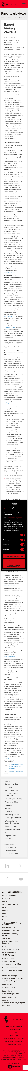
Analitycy (8, 811)
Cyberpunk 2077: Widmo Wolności (11, 924)
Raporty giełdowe (11, 790)
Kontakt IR (9, 839)
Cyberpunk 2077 (8, 928)
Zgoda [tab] (5, 508)
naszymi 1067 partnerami (15, 517)
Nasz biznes (6, 898)
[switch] (22, 540)
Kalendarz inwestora (12, 829)
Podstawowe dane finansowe (12, 795)
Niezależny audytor (12, 815)
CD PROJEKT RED (9, 4)
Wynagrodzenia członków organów (12, 822)
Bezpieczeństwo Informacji (14, 1038)
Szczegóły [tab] (12, 508)
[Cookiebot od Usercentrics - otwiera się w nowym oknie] (10, 504)
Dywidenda (9, 805)
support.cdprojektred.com (12, 970)
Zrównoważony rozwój (10, 904)
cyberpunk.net (10, 850)
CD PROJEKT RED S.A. (10, 950)
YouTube (21, 879)
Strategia (8, 787)
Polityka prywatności (14, 1027)
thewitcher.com (10, 847)
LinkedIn (7, 865)
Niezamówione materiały (14, 1041)
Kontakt (5, 913)
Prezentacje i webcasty (13, 799)
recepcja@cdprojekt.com (12, 964)
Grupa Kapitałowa (9, 895)
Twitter (21, 865)
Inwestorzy (6, 901)
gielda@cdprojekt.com (12, 981)
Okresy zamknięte (11, 826)
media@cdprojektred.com (13, 978)
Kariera (5, 910)
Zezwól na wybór (14, 560)
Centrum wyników (11, 784)
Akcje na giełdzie (11, 802)
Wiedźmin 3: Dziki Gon (10, 931)
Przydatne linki (10, 836)
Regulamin (14, 1032)
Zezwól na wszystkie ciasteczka (14, 556)
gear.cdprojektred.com (13, 854)
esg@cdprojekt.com (11, 994)
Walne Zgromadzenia (13, 818)
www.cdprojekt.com (9, 585)
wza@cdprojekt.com (9, 272)
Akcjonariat (9, 808)
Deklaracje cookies (14, 1044)
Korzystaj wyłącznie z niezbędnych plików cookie (14, 565)
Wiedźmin (6, 938)
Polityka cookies (14, 1030)
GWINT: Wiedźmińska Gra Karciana (12, 942)
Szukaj (4, 916)
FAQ (6, 832)
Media (4, 907)
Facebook (7, 879)
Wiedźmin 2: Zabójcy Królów (10, 934)
